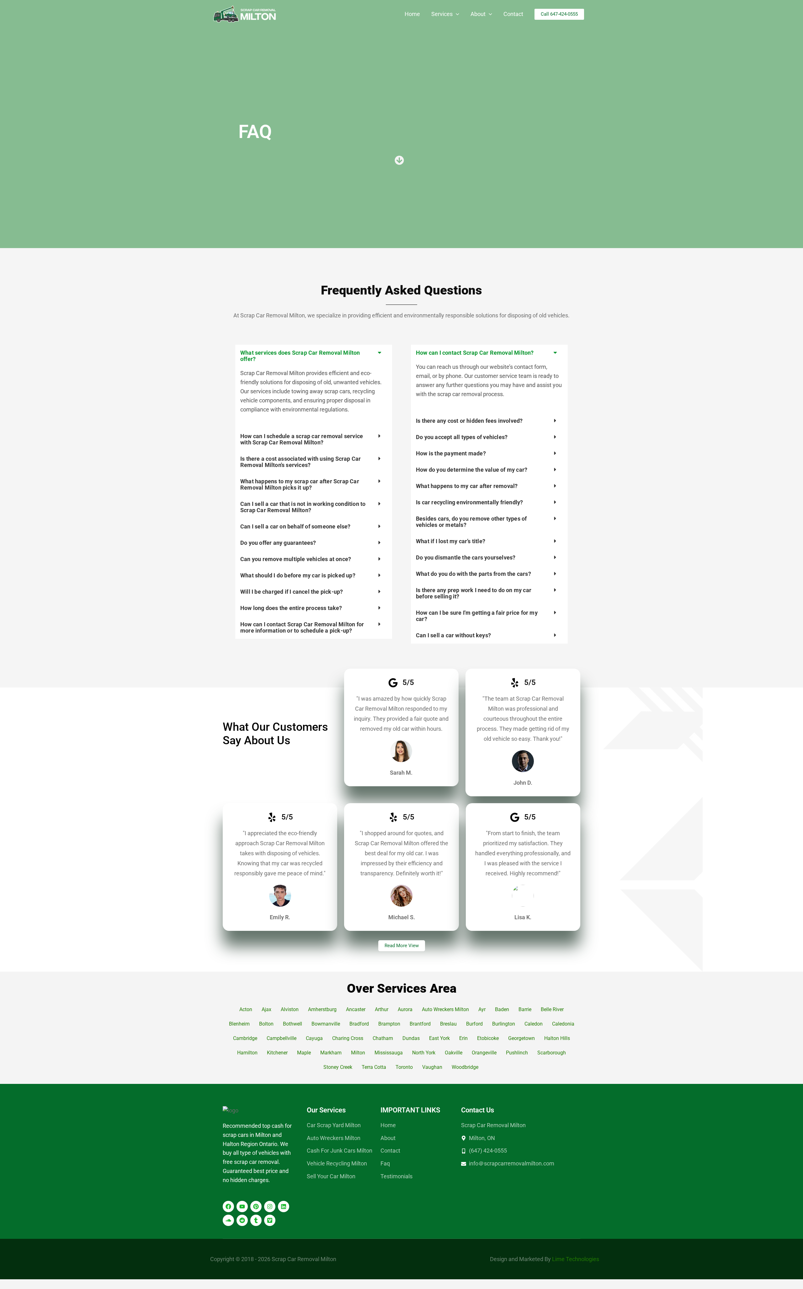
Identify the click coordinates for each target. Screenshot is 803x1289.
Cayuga (314, 1038)
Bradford (359, 1024)
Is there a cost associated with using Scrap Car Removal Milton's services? (300, 461)
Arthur (381, 1009)
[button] (456, 14)
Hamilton (247, 1053)
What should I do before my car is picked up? (297, 575)
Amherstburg (322, 1009)
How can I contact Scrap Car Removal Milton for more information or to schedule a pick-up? (302, 627)
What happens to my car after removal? (467, 486)
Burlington (503, 1024)
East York (439, 1038)
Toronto (404, 1067)
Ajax (266, 1009)
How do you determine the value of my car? (471, 469)
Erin (463, 1038)
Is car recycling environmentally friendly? (469, 502)
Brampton (389, 1024)
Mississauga (389, 1053)
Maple (304, 1053)
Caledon (533, 1024)
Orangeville (484, 1053)
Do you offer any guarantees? (278, 542)
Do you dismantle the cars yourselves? (465, 557)
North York (423, 1053)
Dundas (411, 1038)
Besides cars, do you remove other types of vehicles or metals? (471, 521)
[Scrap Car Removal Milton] (244, 13)
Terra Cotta (374, 1067)
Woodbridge (466, 1067)
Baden (502, 1009)
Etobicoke (488, 1038)
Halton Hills (557, 1038)
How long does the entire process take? (291, 608)
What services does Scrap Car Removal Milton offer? (300, 355)
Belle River (552, 1009)
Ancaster (355, 1009)
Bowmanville (325, 1024)
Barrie (524, 1009)
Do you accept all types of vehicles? (462, 437)
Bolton (266, 1024)
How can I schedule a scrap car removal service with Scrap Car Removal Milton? (301, 439)
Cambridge (245, 1038)
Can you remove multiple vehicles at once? (295, 559)
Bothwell (292, 1024)
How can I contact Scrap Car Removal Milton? (475, 352)
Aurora (405, 1009)
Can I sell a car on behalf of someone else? (295, 526)
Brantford (420, 1024)
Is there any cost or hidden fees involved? (469, 420)
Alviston (290, 1009)
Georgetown (521, 1038)
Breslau (448, 1024)
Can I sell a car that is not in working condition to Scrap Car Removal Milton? (302, 507)
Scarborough (551, 1053)
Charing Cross (347, 1038)
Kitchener (277, 1053)
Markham (331, 1053)
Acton (245, 1009)
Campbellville (281, 1038)
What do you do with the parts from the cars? (473, 573)
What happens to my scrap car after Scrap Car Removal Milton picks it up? (299, 484)
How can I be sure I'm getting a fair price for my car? (477, 615)
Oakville (453, 1053)
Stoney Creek (337, 1067)
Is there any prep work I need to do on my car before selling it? (473, 593)
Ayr (482, 1009)
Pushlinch (517, 1053)
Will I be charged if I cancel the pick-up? (291, 591)
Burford (474, 1024)
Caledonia (563, 1024)
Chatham (383, 1038)
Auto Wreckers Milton (445, 1009)
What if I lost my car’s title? (450, 541)
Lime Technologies (575, 1259)
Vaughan (432, 1067)
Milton (358, 1053)
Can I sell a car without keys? (453, 635)
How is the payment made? (451, 453)
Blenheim (239, 1024)
